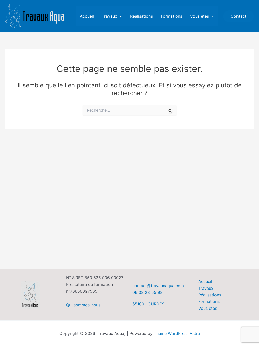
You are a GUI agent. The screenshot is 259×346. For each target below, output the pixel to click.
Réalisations (141, 16)
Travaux (109, 16)
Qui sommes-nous (83, 304)
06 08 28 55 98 (147, 292)
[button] (119, 16)
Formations (171, 16)
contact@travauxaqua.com (158, 285)
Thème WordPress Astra (177, 333)
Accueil (87, 16)
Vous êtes (199, 16)
